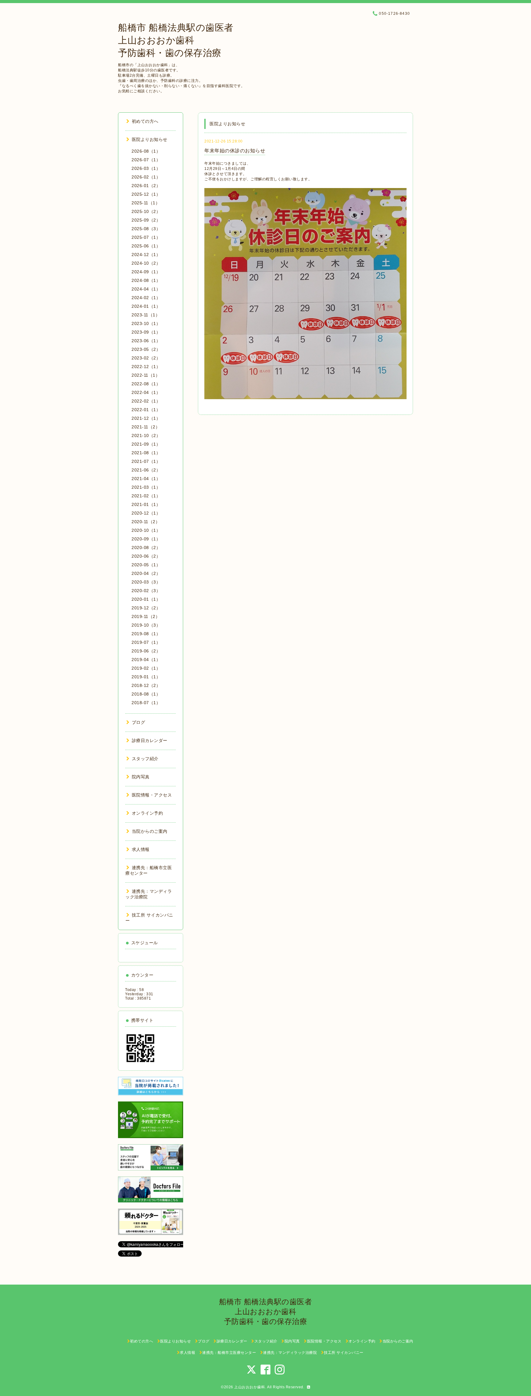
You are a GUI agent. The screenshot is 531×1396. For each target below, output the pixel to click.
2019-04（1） (146, 659)
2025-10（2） (146, 211)
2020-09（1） (146, 538)
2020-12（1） (146, 513)
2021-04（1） (146, 478)
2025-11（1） (146, 202)
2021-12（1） (146, 418)
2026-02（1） (146, 176)
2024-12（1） (146, 254)
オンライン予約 (147, 813)
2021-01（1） (146, 504)
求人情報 (141, 849)
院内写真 (141, 776)
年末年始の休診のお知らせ (234, 150)
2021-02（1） (146, 495)
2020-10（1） (146, 530)
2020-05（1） (146, 564)
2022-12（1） (146, 366)
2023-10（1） (146, 323)
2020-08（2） (146, 547)
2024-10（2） (146, 263)
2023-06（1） (146, 340)
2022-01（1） (146, 409)
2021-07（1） (146, 461)
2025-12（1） (146, 194)
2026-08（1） (146, 151)
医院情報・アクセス (152, 794)
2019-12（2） (146, 607)
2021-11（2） (146, 426)
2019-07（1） (146, 642)
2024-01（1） (146, 306)
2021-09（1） (146, 444)
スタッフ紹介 (145, 758)
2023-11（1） (146, 314)
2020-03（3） (146, 582)
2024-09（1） (146, 271)
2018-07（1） (146, 702)
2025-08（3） (146, 228)
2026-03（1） (146, 168)
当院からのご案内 (149, 831)
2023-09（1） (146, 332)
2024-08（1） (146, 280)
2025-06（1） (146, 245)
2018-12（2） (146, 685)
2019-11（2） (146, 616)
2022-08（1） (146, 383)
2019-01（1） (146, 676)
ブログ (138, 722)
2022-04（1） (146, 392)
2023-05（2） (146, 349)
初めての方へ (145, 121)
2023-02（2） (146, 357)
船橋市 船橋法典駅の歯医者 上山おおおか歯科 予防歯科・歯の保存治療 (176, 40)
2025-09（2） (146, 220)
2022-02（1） (146, 401)
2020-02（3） (146, 590)
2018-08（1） (146, 694)
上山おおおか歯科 (249, 1387)
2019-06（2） (146, 650)
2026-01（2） (146, 185)
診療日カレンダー (149, 740)
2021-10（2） (146, 435)
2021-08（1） (146, 452)
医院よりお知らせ (149, 139)
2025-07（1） (146, 237)
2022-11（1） (146, 375)
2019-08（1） (146, 633)
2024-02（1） (146, 297)
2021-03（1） (146, 487)
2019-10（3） (146, 625)
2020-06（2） (146, 556)
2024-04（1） (146, 289)
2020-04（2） (146, 573)
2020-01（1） (146, 599)
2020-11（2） (146, 521)
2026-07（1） (146, 159)
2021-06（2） (146, 469)
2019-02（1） (146, 668)
